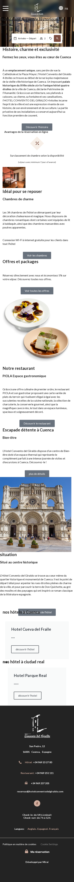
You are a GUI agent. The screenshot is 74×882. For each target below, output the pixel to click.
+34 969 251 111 (44, 773)
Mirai (46, 861)
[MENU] (6, 8)
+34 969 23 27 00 (42, 762)
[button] (57, 38)
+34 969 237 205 (40, 783)
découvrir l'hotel (27, 695)
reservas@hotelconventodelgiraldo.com (40, 791)
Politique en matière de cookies (19, 844)
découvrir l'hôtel (22, 649)
